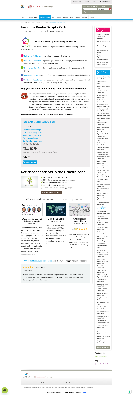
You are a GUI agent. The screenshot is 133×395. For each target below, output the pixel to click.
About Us (84, 17)
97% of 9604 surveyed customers (38, 261)
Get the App (100, 382)
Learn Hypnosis (56, 17)
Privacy (81, 382)
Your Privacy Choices (73, 392)
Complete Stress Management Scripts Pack (102, 138)
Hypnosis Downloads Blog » (102, 364)
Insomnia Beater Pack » (101, 356)
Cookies (87, 382)
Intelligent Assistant (94, 12)
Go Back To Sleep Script (32, 141)
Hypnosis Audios (32, 17)
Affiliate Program (65, 382)
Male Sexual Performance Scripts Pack (102, 218)
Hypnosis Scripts (45, 17)
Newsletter (93, 382)
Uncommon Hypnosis (103, 34)
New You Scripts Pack (103, 241)
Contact (76, 382)
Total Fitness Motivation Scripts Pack (102, 331)
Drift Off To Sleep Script (33, 132)
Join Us (92, 17)
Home (23, 17)
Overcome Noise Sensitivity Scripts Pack (102, 245)
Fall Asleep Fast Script (32, 56)
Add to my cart (31, 162)
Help (71, 382)
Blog (71, 17)
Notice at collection (54, 392)
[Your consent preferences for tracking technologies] (129, 391)
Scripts (53, 382)
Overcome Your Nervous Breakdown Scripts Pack (102, 261)
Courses (65, 17)
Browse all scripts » (103, 347)
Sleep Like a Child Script (33, 68)
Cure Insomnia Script (32, 75)
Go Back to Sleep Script (33, 80)
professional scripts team (31, 213)
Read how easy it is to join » (51, 192)
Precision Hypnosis (102, 59)
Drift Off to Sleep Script (33, 60)
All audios (101, 9)
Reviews (77, 17)
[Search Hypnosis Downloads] (110, 9)
